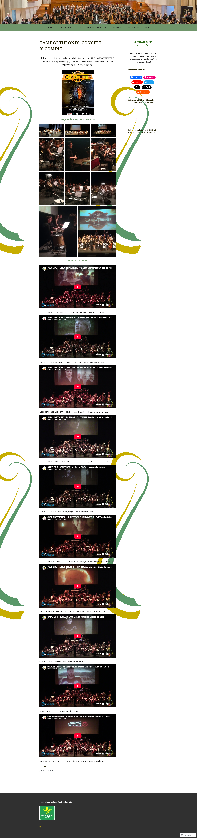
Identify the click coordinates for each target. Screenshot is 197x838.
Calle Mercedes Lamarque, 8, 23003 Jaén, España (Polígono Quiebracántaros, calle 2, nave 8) (142, 132)
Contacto (148, 27)
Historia (48, 27)
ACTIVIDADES (118, 27)
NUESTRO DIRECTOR (64, 27)
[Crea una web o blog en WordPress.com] (40, 827)
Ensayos (79, 27)
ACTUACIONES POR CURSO (97, 27)
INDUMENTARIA (133, 27)
